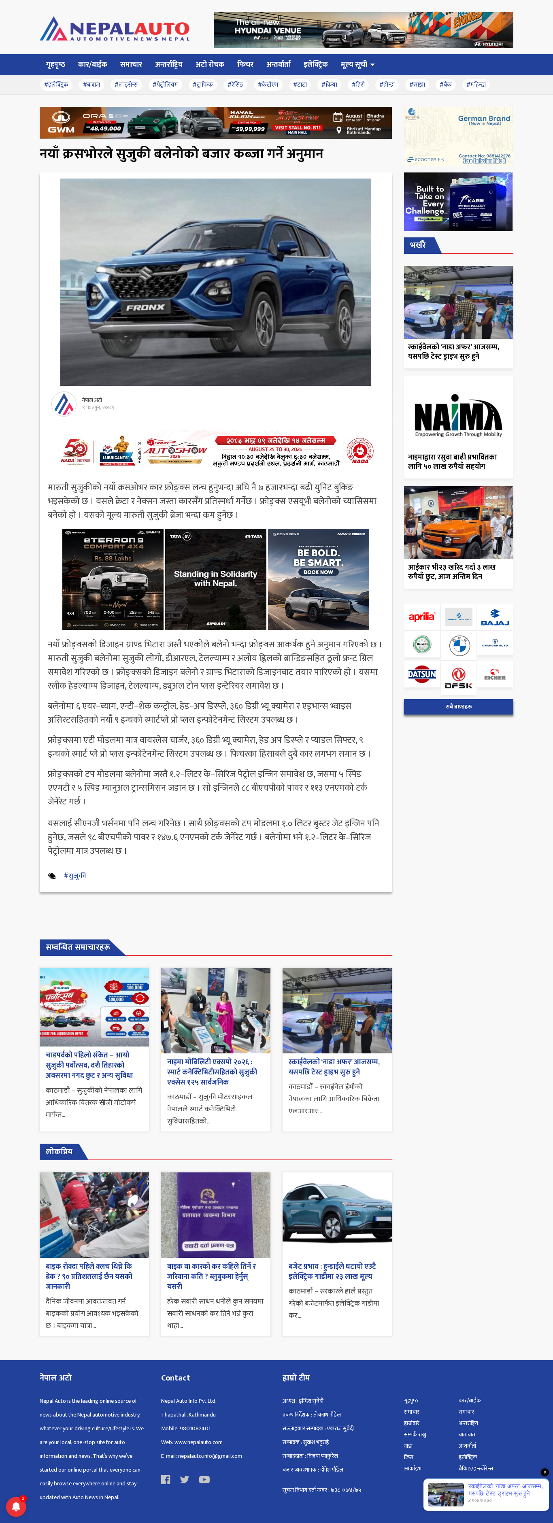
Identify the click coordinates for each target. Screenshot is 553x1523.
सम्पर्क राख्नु (415, 1434)
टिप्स (408, 1457)
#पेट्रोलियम (165, 85)
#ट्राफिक (203, 85)
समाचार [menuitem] (131, 65)
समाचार (411, 1412)
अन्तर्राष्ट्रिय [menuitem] (169, 65)
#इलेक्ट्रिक (56, 85)
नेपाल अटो (92, 400)
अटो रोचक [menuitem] (210, 65)
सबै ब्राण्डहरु (459, 707)
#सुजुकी (75, 876)
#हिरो (358, 85)
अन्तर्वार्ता (467, 1446)
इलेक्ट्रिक (468, 1457)
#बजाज (91, 85)
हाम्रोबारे (411, 1423)
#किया (329, 85)
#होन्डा (387, 85)
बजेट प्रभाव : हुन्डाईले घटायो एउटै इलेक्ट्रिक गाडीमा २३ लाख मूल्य (332, 1272)
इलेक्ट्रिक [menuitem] (316, 65)
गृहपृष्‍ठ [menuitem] (55, 65)
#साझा (417, 85)
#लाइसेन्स (126, 85)
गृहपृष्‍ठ (411, 1400)
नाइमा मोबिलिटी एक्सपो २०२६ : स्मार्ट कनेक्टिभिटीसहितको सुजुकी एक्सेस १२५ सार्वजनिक (212, 1072)
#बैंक (446, 85)
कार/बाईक (470, 1400)
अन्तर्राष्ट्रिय (468, 1423)
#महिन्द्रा (476, 85)
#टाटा (300, 85)
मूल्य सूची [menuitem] (354, 65)
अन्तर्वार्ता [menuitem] (278, 65)
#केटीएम (268, 85)
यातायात (467, 1434)
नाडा (408, 1446)
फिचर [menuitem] (245, 65)
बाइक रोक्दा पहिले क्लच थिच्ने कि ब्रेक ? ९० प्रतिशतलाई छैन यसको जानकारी (89, 1277)
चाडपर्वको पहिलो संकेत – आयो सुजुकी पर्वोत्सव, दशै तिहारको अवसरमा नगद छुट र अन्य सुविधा (89, 1065)
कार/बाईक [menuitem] (92, 65)
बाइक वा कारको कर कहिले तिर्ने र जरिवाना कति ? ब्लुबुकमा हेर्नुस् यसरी (211, 1277)
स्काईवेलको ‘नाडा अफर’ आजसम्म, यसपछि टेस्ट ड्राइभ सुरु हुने (334, 1067)
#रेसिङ (235, 85)
